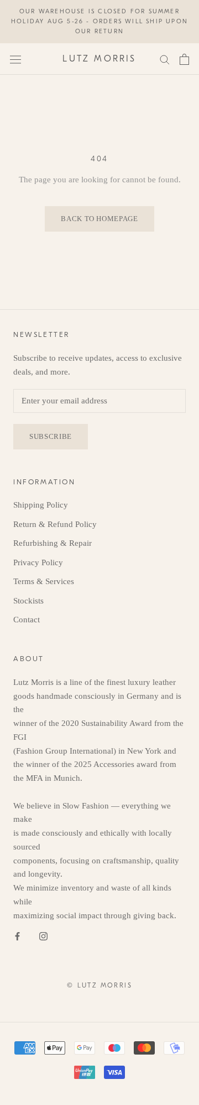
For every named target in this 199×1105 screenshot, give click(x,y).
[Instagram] (43, 935)
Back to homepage (99, 218)
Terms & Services (43, 581)
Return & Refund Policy (55, 524)
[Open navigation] (15, 59)
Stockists (28, 600)
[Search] (165, 59)
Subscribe (50, 436)
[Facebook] (17, 935)
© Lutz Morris (99, 985)
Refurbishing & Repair (52, 543)
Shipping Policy (40, 504)
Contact (26, 619)
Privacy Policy (38, 562)
